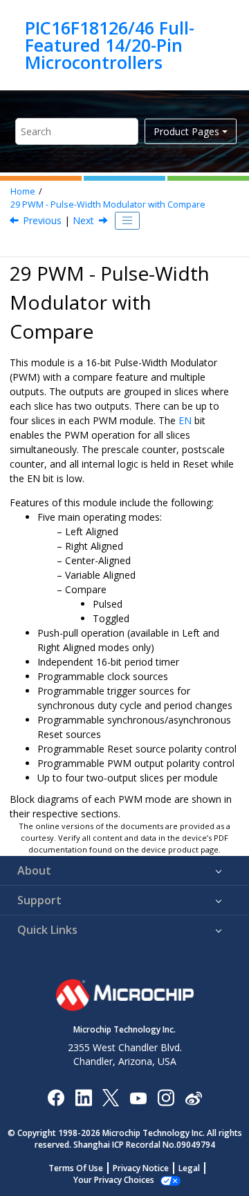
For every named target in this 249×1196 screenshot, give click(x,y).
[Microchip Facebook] (55, 1097)
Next (83, 220)
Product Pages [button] (186, 131)
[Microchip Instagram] (165, 1097)
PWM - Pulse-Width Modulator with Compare (107, 204)
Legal (189, 1168)
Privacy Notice (141, 1168)
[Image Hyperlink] (138, 1097)
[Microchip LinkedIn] (83, 1097)
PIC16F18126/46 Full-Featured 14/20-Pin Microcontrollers (109, 45)
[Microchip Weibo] (193, 1097)
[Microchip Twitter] (110, 1097)
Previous (42, 220)
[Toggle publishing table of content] (127, 221)
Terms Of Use (75, 1168)
